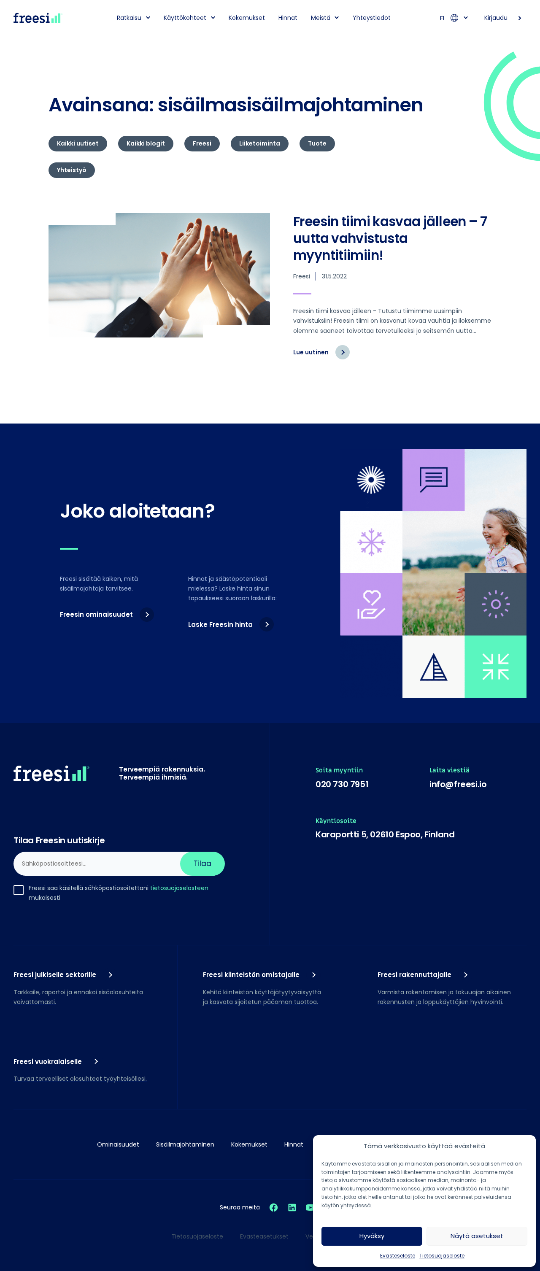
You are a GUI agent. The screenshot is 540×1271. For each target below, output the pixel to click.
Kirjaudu (496, 17)
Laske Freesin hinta (220, 624)
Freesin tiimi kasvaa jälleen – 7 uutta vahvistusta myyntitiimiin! (390, 238)
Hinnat (287, 17)
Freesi (202, 143)
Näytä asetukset (477, 1235)
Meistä (320, 17)
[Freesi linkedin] (292, 1208)
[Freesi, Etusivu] (38, 18)
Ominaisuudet (118, 1144)
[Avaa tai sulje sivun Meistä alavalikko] (337, 17)
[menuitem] (130, 18)
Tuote (317, 143)
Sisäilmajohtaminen (185, 1144)
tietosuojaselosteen (179, 888)
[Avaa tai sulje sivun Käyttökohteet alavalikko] (213, 17)
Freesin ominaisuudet (96, 614)
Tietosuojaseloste (441, 1255)
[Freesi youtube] (310, 1207)
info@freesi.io (457, 784)
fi (442, 17)
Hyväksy (371, 1235)
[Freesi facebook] (273, 1207)
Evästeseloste (397, 1255)
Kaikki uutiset (78, 143)
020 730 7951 (342, 784)
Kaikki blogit (146, 143)
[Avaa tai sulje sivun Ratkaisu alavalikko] (148, 17)
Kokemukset (247, 17)
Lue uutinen (321, 356)
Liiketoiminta (259, 143)
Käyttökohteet (185, 17)
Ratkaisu (129, 17)
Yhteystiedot (372, 17)
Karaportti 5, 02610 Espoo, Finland (385, 834)
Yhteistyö (71, 170)
